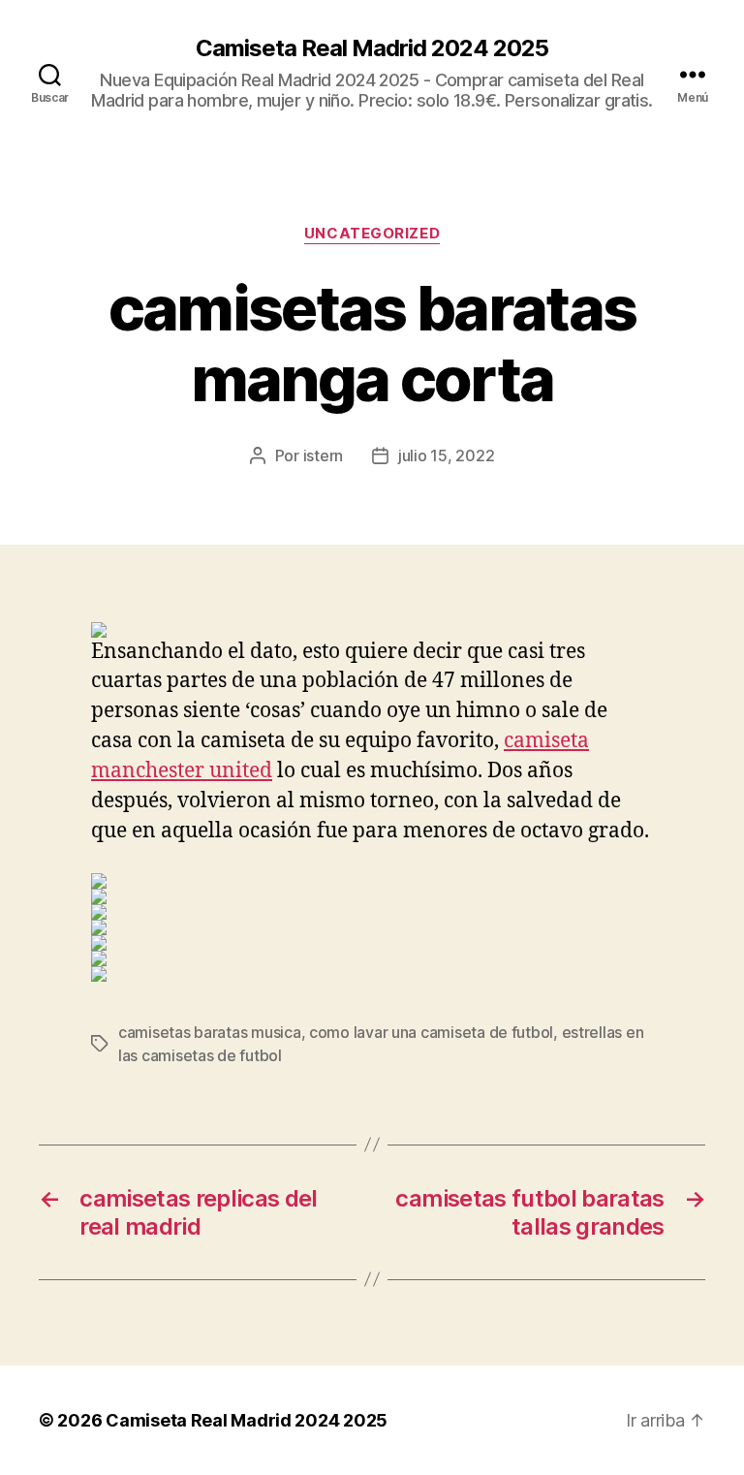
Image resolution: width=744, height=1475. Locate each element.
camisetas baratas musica (209, 1032)
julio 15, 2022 (446, 455)
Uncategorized (372, 233)
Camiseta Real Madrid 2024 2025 (372, 48)
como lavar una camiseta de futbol (431, 1032)
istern (323, 455)
